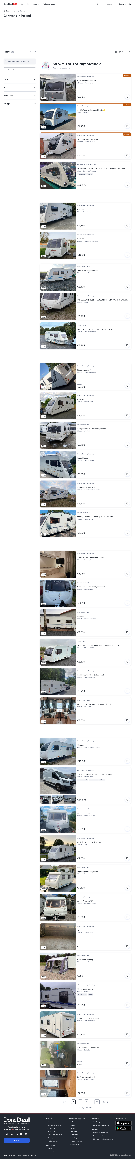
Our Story (96, 1122)
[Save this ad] (127, 96)
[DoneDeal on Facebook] (7, 1134)
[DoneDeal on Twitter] (12, 1134)
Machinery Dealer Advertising (103, 1139)
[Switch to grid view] (116, 52)
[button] (49, 4)
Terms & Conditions (29, 1155)
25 (97, 1102)
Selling (72, 1128)
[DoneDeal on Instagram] (26, 1134)
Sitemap (50, 1138)
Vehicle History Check (54, 1134)
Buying (72, 1125)
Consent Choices (76, 1141)
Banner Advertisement (100, 1136)
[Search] (6, 70)
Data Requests (75, 1138)
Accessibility (74, 1144)
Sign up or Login (125, 4)
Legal (5, 1155)
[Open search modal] (97, 4)
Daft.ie (49, 1148)
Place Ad (109, 4)
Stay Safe (73, 1131)
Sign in (16, 1140)
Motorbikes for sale (54, 1125)
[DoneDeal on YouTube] (16, 1134)
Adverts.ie (50, 1152)
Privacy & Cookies (15, 1155)
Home (15, 11)
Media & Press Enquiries (101, 1125)
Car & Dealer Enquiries (100, 1132)
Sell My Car (51, 1131)
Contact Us (74, 1134)
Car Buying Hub (52, 1141)
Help (72, 1122)
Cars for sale (51, 1122)
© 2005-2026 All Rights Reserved (121, 1155)
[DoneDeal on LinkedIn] (21, 1134)
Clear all (33, 52)
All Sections (51, 1128)
